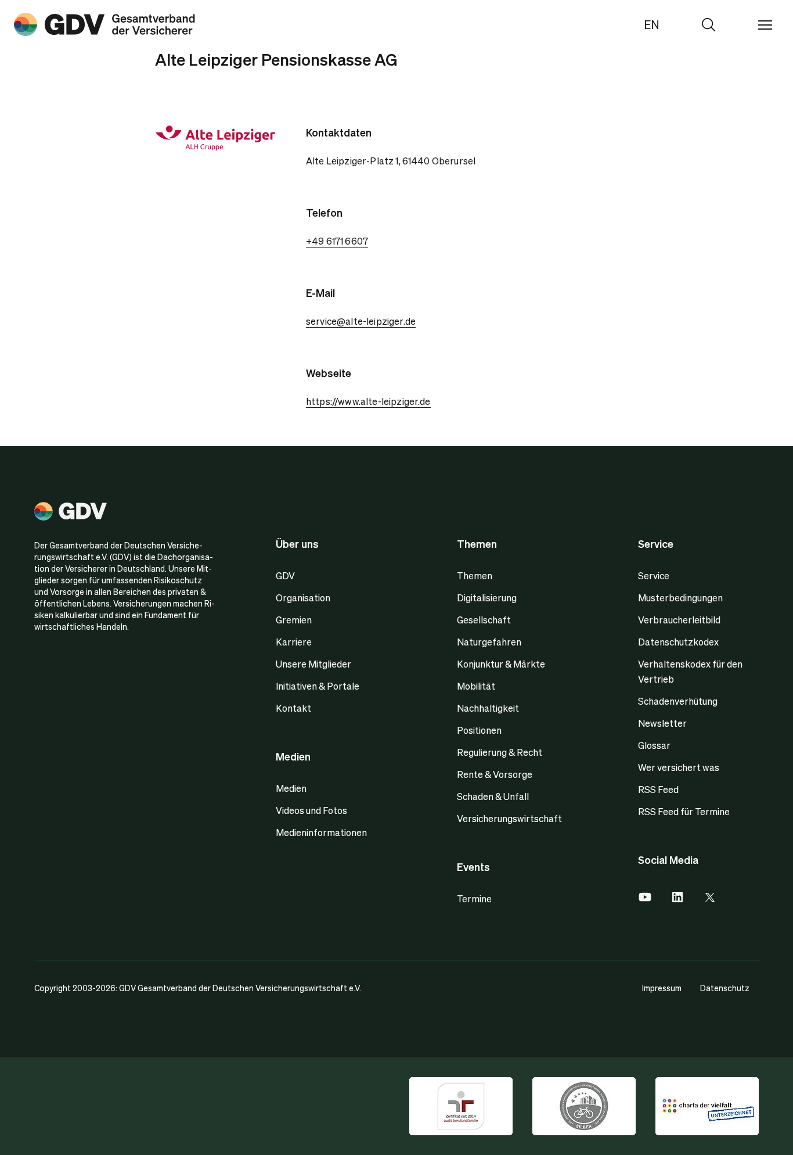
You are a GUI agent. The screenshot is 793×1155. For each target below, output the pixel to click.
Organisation (303, 597)
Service (653, 575)
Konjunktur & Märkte (501, 664)
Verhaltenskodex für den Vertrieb (690, 671)
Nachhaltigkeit (488, 708)
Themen (474, 575)
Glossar (654, 745)
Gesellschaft (484, 620)
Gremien (294, 620)
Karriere (294, 642)
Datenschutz (724, 987)
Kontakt (293, 708)
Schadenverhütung (678, 701)
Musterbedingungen (680, 597)
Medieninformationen (321, 832)
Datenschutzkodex (678, 642)
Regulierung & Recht (499, 752)
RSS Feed (658, 789)
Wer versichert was (678, 767)
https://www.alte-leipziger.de (368, 401)
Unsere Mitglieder (313, 664)
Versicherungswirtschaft (509, 818)
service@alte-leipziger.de (361, 321)
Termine (474, 898)
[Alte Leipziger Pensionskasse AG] (104, 24)
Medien (291, 788)
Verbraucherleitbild (679, 620)
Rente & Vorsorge (494, 774)
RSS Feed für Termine (684, 811)
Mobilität (476, 686)
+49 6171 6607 (337, 241)
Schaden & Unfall (493, 796)
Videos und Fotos (311, 810)
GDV (285, 575)
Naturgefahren (489, 642)
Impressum (662, 987)
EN (651, 24)
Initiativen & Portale (317, 686)
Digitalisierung (487, 597)
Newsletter (662, 723)
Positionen (479, 730)
